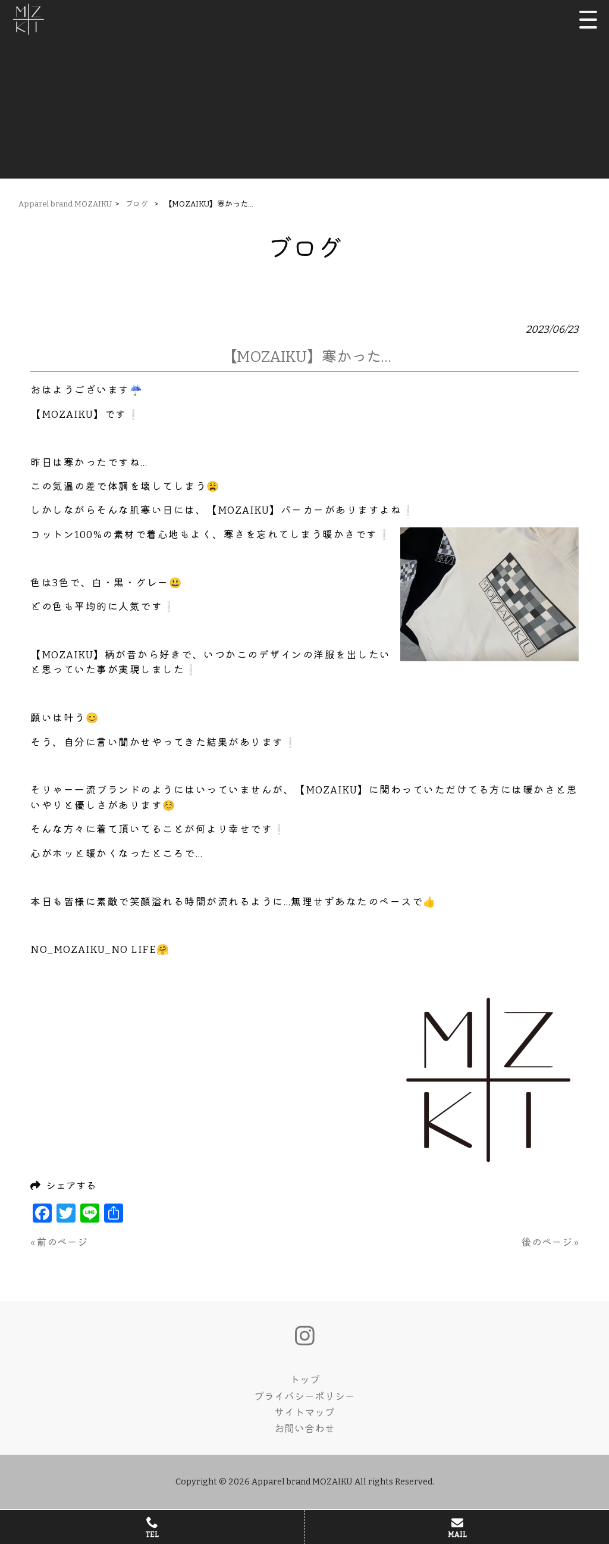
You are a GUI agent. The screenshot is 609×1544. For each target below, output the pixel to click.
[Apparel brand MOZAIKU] (28, 19)
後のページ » (550, 1242)
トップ (305, 1380)
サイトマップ (304, 1412)
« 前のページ (58, 1242)
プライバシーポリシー (304, 1396)
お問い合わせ (304, 1428)
